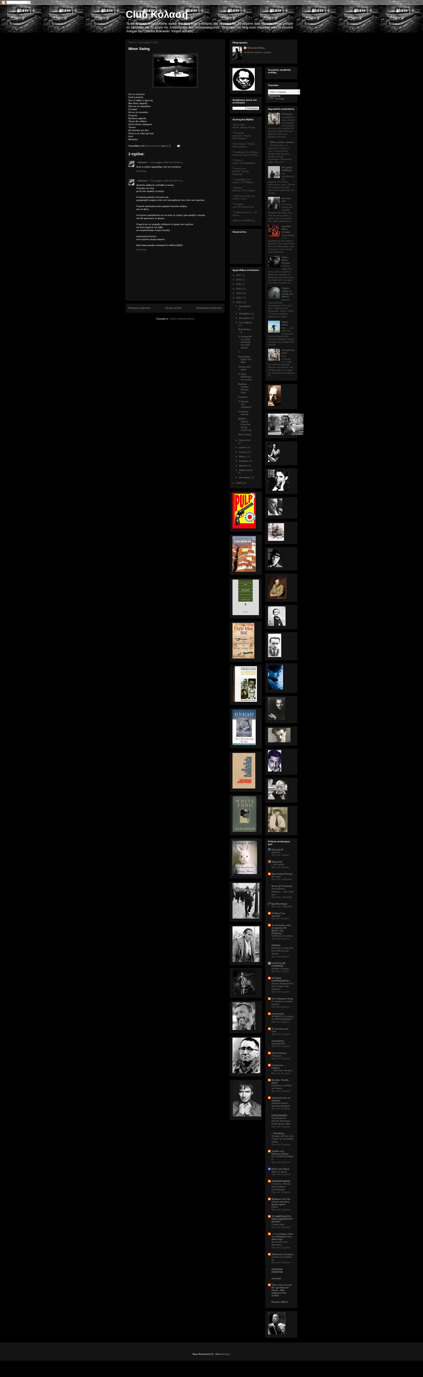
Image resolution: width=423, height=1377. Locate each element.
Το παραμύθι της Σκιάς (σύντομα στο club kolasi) (244, 342)
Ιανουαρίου (245, 477)
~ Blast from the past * (282, 1070)
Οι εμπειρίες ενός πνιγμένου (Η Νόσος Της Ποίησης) (281, 929)
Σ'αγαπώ (243, 397)
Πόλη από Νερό (280, 1169)
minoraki (276, 1278)
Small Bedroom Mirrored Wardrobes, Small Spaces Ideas (281, 1121)
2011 (239, 297)
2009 (239, 483)
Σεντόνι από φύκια (244, 368)
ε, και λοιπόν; (278, 864)
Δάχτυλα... (276, 852)
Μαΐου (242, 456)
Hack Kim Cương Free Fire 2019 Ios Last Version (282, 951)
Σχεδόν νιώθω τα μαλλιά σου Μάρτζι (287, 292)
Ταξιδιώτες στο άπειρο (282, 936)
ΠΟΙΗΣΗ (275, 945)
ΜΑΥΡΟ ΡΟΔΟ (279, 904)
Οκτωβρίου (245, 318)
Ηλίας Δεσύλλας (153, 146)
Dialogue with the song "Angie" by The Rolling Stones (282, 1139)
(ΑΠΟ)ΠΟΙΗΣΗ (279, 1115)
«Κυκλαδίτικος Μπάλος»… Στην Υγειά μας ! (282, 891)
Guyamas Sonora (243, 413)
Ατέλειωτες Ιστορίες (282, 1254)
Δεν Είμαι (276, 876)
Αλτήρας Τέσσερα (279, 968)
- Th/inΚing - (278, 1133)
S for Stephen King (282, 998)
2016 (239, 279)
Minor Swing (244, 434)
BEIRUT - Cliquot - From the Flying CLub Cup (244, 424)
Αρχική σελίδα (173, 308)
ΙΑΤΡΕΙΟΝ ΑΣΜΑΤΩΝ (277, 1270)
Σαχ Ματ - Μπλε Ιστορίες (287, 229)
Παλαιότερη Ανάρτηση (209, 308)
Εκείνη (274, 1207)
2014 (239, 284)
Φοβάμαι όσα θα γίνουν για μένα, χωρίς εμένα (280, 1202)
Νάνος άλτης (285, 323)
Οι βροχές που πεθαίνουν (244, 404)
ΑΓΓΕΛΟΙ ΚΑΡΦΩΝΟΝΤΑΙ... (281, 979)
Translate (279, 98)
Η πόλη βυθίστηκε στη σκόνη (245, 377)
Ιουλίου (243, 447)
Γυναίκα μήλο (278, 1224)
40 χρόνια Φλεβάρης (287, 169)
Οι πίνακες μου (279, 1028)
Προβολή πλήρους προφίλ (257, 52)
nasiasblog (277, 1040)
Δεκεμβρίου (245, 306)
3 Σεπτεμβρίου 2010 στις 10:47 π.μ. (166, 181)
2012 (239, 293)
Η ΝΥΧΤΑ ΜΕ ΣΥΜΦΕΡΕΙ (278, 964)
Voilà (273, 1031)
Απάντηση (141, 171)
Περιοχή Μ (277, 849)
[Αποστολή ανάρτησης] (178, 146)
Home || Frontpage (281, 886)
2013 (239, 288)
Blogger (226, 1354)
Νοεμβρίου (245, 313)
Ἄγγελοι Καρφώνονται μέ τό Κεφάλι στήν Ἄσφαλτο (282, 986)
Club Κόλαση (157, 14)
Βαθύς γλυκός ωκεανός (282, 142)
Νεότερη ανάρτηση (139, 308)
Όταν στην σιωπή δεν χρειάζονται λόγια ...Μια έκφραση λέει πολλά (281, 1290)
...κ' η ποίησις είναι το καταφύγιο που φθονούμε (282, 1237)
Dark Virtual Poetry (281, 874)
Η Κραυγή (287, 114)
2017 (239, 275)
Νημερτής (276, 861)
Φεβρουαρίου (246, 470)
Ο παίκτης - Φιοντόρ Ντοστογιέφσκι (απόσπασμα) (281, 1187)
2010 (239, 302)
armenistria (277, 1013)
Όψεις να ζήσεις (279, 1171)
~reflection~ (142, 162)
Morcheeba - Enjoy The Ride (245, 359)
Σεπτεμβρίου (245, 322)
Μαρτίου (243, 465)
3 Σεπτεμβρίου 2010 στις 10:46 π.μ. (166, 162)
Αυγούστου (245, 440)
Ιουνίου (243, 452)
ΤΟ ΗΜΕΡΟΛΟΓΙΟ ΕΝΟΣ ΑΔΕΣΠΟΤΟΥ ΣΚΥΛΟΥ (282, 1219)
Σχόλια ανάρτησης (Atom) (181, 318)
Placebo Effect (279, 1302)
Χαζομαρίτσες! (278, 1043)
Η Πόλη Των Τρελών (278, 914)
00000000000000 (280, 1181)
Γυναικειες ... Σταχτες (278, 1066)
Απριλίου (244, 461)
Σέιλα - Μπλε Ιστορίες (286, 260)
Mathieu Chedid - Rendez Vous (244, 388)
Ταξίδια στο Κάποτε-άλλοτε (280, 1152)
